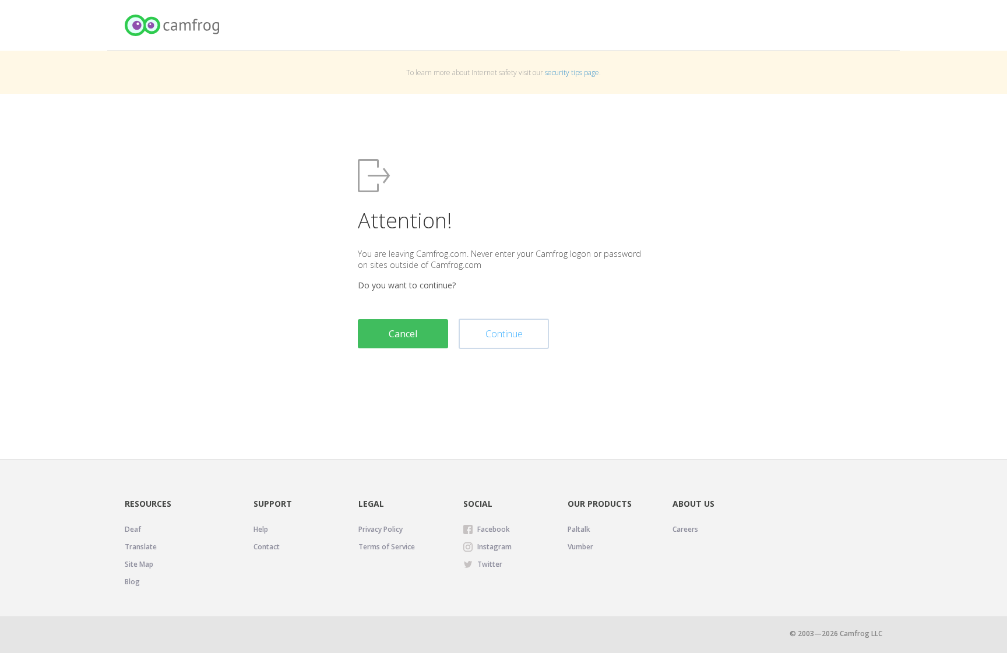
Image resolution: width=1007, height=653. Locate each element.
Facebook (493, 529)
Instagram (494, 547)
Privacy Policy (380, 529)
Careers (685, 529)
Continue (504, 333)
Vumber (580, 547)
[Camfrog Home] (173, 25)
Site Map (139, 564)
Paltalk (579, 529)
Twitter (489, 564)
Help (260, 529)
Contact (266, 547)
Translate (141, 547)
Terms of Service (386, 547)
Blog (132, 582)
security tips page (572, 72)
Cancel (403, 333)
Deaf (133, 529)
